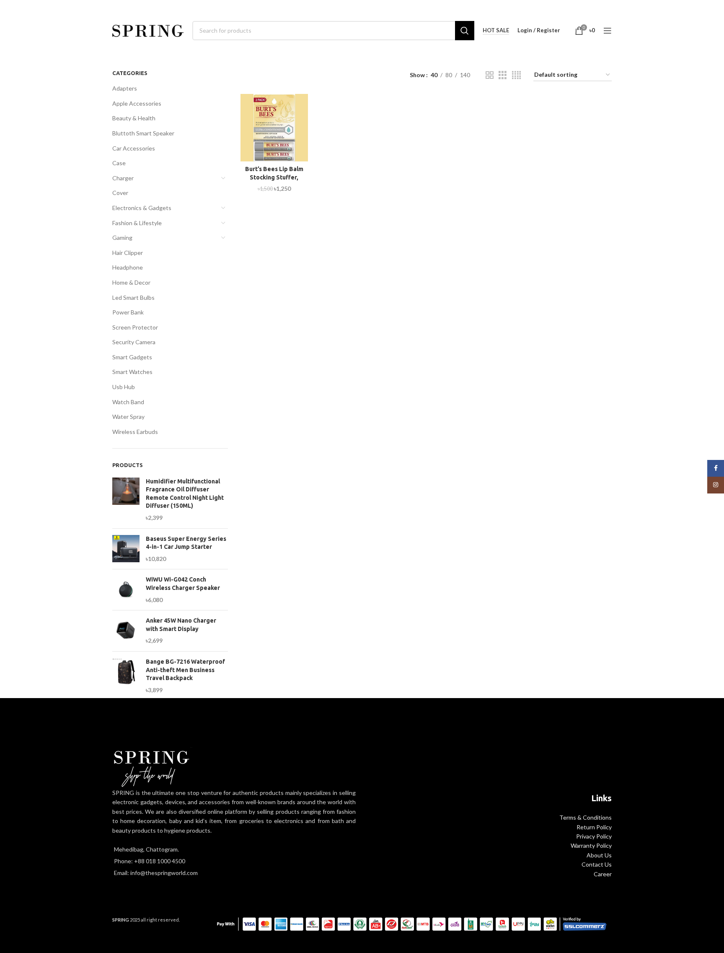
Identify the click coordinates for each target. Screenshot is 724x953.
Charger (123, 178)
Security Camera (133, 341)
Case (119, 162)
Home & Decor (131, 282)
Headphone (127, 267)
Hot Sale (496, 30)
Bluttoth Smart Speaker (143, 133)
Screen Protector (135, 327)
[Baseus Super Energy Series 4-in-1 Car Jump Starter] (126, 549)
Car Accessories (133, 148)
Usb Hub (123, 386)
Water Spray (128, 416)
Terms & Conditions (585, 817)
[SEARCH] (464, 30)
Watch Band (128, 401)
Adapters (124, 88)
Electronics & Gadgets (141, 207)
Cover (120, 192)
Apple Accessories (136, 103)
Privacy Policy (594, 836)
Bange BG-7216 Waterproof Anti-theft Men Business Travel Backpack (185, 669)
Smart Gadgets (132, 357)
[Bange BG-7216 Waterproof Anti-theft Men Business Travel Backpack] (126, 676)
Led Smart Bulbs (133, 297)
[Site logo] (148, 29)
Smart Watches (132, 371)
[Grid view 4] (516, 75)
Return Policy (594, 827)
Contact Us (597, 864)
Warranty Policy (591, 845)
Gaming (122, 237)
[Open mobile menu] (607, 30)
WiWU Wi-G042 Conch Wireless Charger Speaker (183, 583)
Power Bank (128, 312)
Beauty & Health (133, 118)
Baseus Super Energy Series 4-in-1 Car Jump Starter (186, 543)
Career (603, 874)
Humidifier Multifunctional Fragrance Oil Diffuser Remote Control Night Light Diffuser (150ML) (185, 493)
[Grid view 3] (503, 75)
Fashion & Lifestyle (137, 222)
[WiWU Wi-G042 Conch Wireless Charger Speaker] (126, 590)
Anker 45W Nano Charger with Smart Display (181, 624)
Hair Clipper (127, 252)
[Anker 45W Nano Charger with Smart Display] (126, 631)
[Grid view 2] (490, 75)
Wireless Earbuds (135, 431)
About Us (599, 855)
